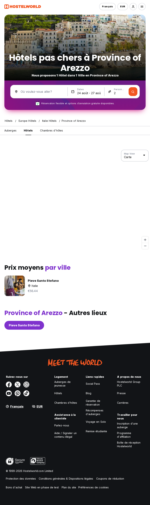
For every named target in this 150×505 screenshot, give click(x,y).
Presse (121, 393)
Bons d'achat (14, 487)
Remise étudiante (96, 431)
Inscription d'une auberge (127, 425)
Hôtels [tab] (28, 130)
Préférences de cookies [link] (93, 487)
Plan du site (69, 487)
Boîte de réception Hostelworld (128, 444)
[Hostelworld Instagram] (26, 384)
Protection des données (21, 478)
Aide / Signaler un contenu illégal (65, 434)
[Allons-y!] (133, 91)
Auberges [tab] (10, 130)
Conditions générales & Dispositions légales (66, 478)
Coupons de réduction (110, 478)
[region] (75, 199)
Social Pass (93, 383)
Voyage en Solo (96, 421)
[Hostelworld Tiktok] (26, 393)
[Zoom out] (145, 246)
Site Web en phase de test (42, 487)
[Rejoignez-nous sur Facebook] (9, 384)
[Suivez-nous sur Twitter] (17, 384)
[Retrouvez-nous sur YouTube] (9, 393)
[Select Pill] (133, 6)
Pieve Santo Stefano (24, 325)
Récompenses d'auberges (94, 412)
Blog (88, 393)
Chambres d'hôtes (65, 402)
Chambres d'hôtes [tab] (51, 130)
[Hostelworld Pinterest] (17, 393)
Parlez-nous (61, 425)
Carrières (122, 402)
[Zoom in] (145, 240)
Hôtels (58, 393)
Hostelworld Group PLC (128, 383)
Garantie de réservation (93, 402)
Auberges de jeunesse (62, 383)
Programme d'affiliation (124, 434)
